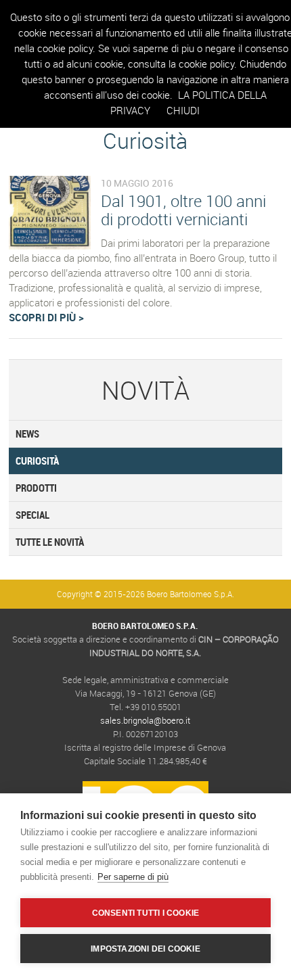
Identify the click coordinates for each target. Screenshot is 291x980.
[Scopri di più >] (50, 245)
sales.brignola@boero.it (145, 720)
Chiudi (183, 110)
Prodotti (36, 487)
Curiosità (37, 460)
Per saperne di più (133, 877)
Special (32, 514)
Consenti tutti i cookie (146, 913)
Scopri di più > (46, 317)
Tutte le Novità (50, 542)
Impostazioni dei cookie (145, 949)
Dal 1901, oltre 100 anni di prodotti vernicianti (183, 210)
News (27, 433)
